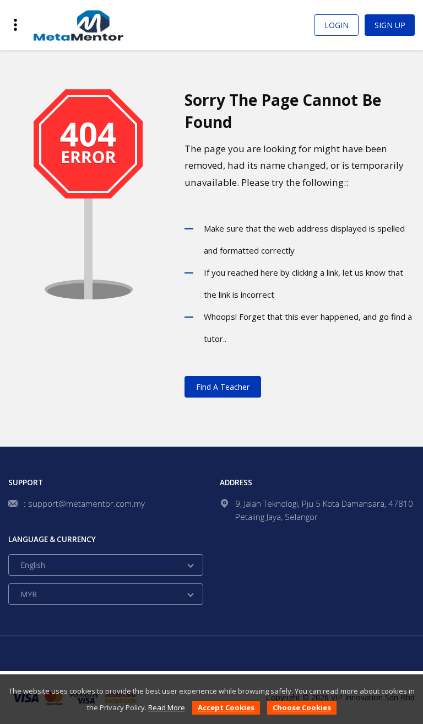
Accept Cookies (226, 707)
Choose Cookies (302, 707)
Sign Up (390, 25)
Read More (166, 707)
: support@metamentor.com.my (84, 503)
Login (336, 25)
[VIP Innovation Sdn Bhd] (77, 24)
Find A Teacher (223, 387)
